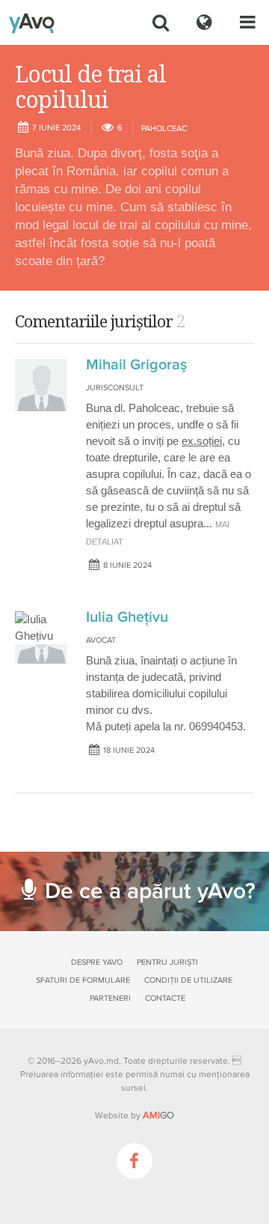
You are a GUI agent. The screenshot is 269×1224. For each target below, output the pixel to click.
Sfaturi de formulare (83, 980)
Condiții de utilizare (188, 980)
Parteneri (110, 998)
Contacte (165, 998)
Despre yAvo (97, 962)
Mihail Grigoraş (136, 365)
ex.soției (202, 440)
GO (158, 1115)
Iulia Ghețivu (127, 617)
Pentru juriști (167, 962)
